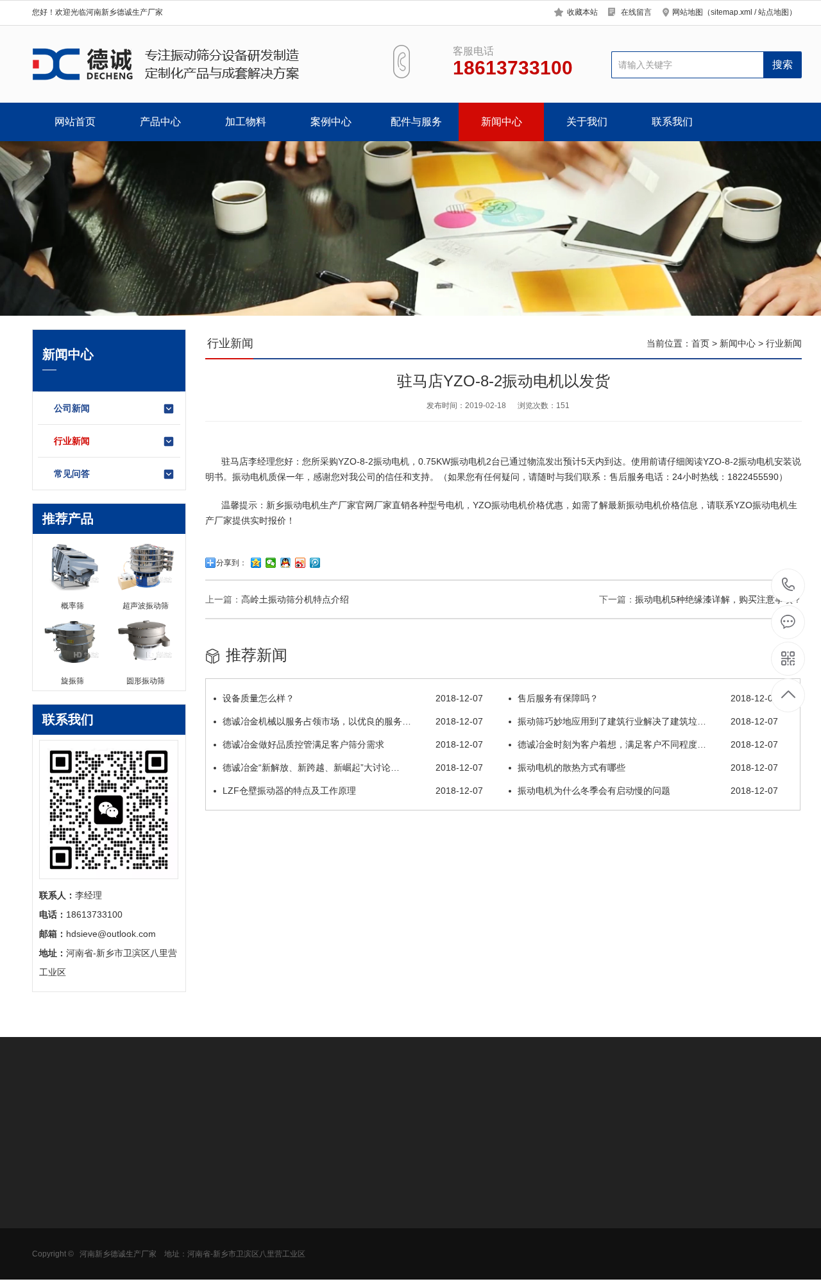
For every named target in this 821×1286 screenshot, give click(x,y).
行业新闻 (72, 441)
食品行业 (139, 1186)
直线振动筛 (232, 1244)
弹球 (308, 1263)
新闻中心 (501, 121)
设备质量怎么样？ (353, 698)
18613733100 (789, 586)
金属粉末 (139, 1244)
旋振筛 (223, 1186)
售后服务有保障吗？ (648, 698)
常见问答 (72, 473)
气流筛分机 (54, 1225)
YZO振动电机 (500, 505)
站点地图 (773, 12)
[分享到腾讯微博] (315, 563)
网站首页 (75, 121)
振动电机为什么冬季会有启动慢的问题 (648, 790)
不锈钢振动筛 (237, 1225)
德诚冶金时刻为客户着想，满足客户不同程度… (648, 744)
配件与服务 (416, 121)
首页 (700, 343)
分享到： (231, 562)
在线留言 (636, 12)
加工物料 (245, 121)
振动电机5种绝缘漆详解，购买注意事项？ (718, 599)
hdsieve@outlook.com (517, 1229)
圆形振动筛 (54, 1186)
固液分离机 (54, 1263)
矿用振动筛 (54, 1244)
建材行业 (139, 1263)
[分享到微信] (271, 563)
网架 (308, 1244)
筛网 (308, 1205)
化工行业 (139, 1225)
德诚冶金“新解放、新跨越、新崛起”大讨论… (353, 767)
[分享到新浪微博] (300, 563)
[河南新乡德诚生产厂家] (197, 64)
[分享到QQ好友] (285, 563)
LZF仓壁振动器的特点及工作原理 (353, 790)
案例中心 (330, 121)
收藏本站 (582, 12)
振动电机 (391, 461)
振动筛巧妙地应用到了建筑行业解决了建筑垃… (648, 721)
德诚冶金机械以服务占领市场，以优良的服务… (353, 721)
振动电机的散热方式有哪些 (648, 767)
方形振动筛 (54, 1205)
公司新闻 (72, 408)
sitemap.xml (731, 12)
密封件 (313, 1225)
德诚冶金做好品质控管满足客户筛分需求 (353, 744)
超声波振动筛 (237, 1205)
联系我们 (672, 121)
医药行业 (139, 1205)
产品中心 (160, 121)
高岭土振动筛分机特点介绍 (295, 599)
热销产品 (230, 1156)
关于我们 (586, 121)
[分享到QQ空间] (256, 563)
